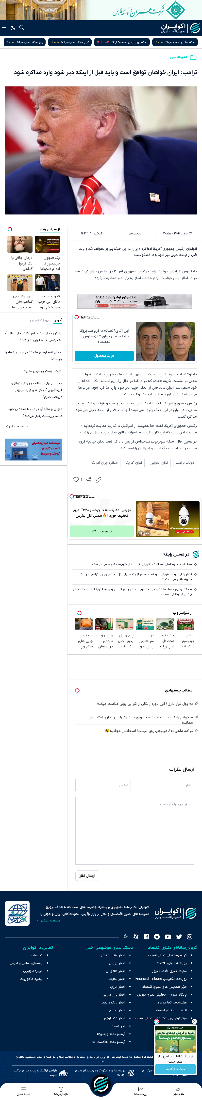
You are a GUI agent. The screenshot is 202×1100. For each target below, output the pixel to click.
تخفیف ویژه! (101, 531)
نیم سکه (131, 42)
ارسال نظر (87, 875)
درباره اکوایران (33, 971)
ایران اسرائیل (159, 462)
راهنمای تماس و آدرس (26, 963)
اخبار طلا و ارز (115, 971)
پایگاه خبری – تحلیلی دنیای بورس (162, 994)
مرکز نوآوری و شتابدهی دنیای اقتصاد (160, 1018)
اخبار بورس (117, 963)
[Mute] (148, 533)
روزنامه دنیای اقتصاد (172, 963)
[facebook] (146, 937)
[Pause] (141, 533)
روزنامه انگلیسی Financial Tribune (161, 979)
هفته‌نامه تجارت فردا (172, 1002)
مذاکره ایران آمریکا (104, 462)
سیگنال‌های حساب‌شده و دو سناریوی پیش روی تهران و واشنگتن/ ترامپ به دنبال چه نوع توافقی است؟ (132, 592)
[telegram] (157, 937)
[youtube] (168, 937)
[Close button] (194, 1021)
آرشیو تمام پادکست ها (108, 1042)
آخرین (57, 320)
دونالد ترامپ (185, 462)
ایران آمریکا (134, 462)
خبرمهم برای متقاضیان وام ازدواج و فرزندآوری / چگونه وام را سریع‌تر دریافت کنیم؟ (36, 390)
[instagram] (189, 937)
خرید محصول (104, 355)
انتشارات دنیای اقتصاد (171, 1010)
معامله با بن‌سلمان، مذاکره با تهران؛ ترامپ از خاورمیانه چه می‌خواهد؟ (142, 564)
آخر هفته (118, 1026)
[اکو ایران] (180, 28)
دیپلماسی (178, 57)
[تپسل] (76, 317)
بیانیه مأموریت (31, 979)
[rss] (126, 937)
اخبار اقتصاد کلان (113, 955)
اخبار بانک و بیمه (113, 1002)
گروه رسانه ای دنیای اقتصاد (167, 955)
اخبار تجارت (117, 979)
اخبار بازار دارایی (114, 994)
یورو (43, 42)
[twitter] (179, 937)
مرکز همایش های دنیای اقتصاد (164, 987)
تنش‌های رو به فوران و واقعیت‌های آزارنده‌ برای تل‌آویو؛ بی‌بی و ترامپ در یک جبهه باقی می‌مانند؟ (136, 577)
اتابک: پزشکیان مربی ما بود (43, 371)
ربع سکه (85, 42)
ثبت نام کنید (175, 1069)
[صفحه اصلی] (101, 1084)
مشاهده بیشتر (18, 426)
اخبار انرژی (117, 987)
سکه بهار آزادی (185, 42)
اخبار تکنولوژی (114, 1018)
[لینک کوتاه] (98, 480)
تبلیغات (37, 955)
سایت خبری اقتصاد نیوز (169, 971)
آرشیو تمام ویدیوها (111, 1034)
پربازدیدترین (39, 320)
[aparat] (136, 937)
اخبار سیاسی (116, 1010)
